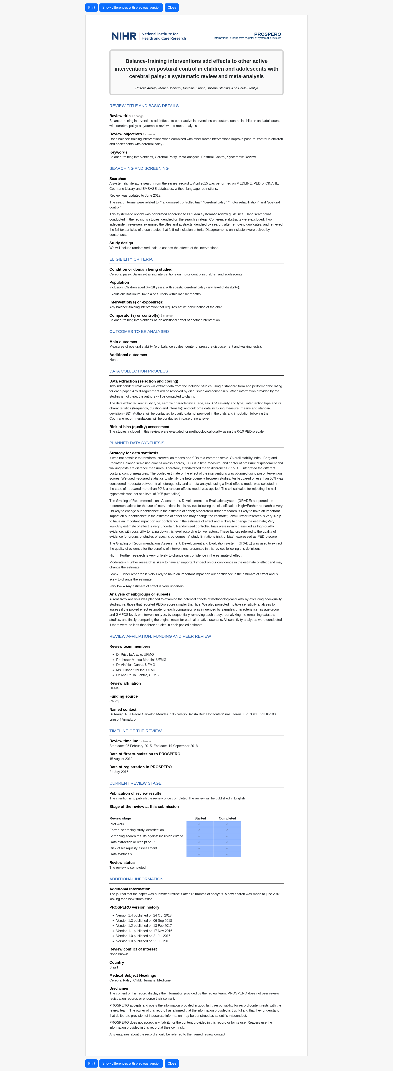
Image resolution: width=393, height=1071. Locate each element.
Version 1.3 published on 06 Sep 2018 (144, 920)
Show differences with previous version (131, 7)
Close (172, 7)
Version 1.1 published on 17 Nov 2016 (144, 931)
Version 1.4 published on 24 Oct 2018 (143, 915)
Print (91, 7)
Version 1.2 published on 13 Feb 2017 (144, 925)
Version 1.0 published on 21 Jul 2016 (143, 936)
